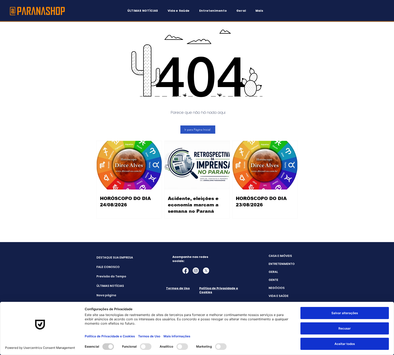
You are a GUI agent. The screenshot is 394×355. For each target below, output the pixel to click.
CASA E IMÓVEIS (280, 256)
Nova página (106, 295)
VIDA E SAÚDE (279, 296)
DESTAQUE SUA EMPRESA (106, 257)
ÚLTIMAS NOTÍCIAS (106, 286)
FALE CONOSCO (106, 267)
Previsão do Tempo (106, 276)
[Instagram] (196, 271)
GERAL (273, 272)
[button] (261, 11)
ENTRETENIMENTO (282, 264)
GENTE (273, 280)
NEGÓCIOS (277, 288)
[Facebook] (185, 271)
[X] (206, 271)
